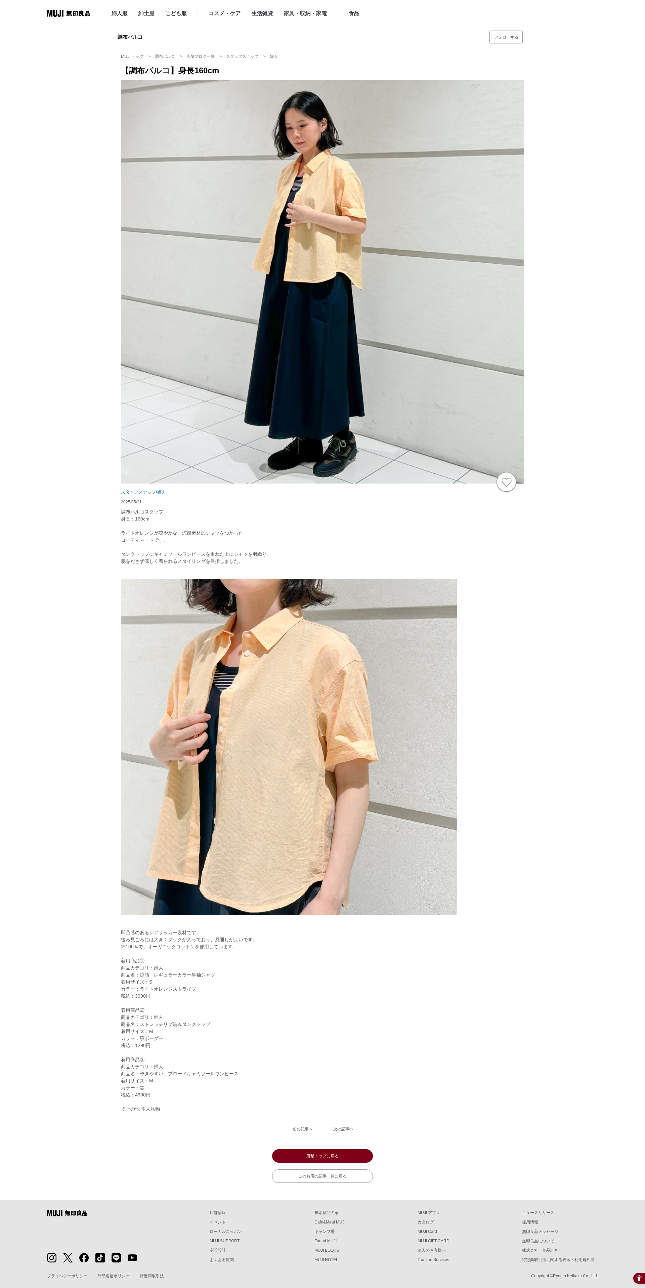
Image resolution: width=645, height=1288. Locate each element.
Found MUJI (325, 1241)
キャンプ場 (324, 1231)
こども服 (176, 13)
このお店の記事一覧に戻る (322, 1176)
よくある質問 (222, 1259)
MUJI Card (427, 1231)
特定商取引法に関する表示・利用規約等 (558, 1259)
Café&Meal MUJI (329, 1222)
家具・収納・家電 (305, 13)
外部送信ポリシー (113, 1276)
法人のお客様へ (432, 1250)
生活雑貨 (262, 13)
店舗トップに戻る (322, 1156)
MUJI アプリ (429, 1212)
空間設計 (218, 1250)
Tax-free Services (433, 1259)
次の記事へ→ (345, 1129)
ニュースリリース (538, 1212)
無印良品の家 (326, 1212)
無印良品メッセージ (540, 1231)
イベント (218, 1222)
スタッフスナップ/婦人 (143, 492)
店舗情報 (218, 1212)
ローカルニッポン (226, 1231)
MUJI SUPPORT (225, 1241)
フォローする (506, 37)
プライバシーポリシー (67, 1276)
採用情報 (530, 1222)
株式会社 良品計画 (540, 1250)
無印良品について (538, 1241)
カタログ (426, 1222)
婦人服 (120, 13)
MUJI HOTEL (326, 1259)
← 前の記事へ (300, 1129)
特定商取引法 (152, 1276)
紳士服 (146, 13)
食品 (354, 13)
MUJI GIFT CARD (433, 1241)
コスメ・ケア (225, 13)
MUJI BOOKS (326, 1250)
